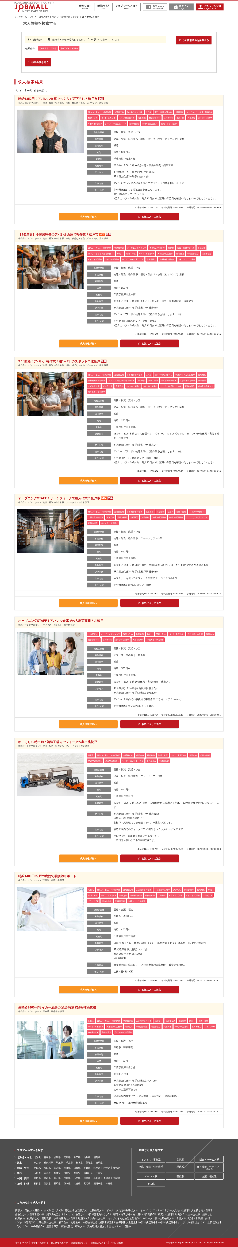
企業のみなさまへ (99, 1242)
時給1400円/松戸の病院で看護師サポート (47, 876)
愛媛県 (106, 1178)
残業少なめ (33, 1218)
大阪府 (37, 1173)
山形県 (87, 1157)
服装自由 (63, 1222)
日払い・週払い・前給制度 (39, 1210)
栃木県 (79, 1162)
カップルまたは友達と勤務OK (124, 1218)
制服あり (75, 1222)
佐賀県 (47, 1183)
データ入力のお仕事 (178, 1210)
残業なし (207, 1214)
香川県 (97, 1178)
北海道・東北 (24, 1157)
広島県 (67, 1178)
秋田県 (77, 1157)
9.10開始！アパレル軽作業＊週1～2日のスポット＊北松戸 (59, 361)
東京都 (37, 1162)
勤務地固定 (67, 1226)
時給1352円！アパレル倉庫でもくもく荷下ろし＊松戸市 (57, 98)
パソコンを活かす (75, 1214)
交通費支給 (81, 1210)
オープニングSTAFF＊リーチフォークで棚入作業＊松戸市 (59, 498)
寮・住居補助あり (164, 1218)
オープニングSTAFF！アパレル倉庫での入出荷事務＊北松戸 (60, 620)
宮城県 (67, 1157)
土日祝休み (214, 1222)
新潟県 (37, 1168)
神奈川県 (48, 1162)
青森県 (47, 1157)
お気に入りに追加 (151, 216)
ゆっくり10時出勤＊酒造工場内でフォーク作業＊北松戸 (57, 742)
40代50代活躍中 (167, 1222)
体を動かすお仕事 (25, 1214)
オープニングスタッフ (152, 1210)
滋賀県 (67, 1173)
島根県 (47, 1178)
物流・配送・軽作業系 (151, 1166)
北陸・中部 (23, 1167)
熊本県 (67, 1183)
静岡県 (106, 1168)
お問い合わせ (116, 1242)
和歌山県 (88, 1173)
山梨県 (77, 1168)
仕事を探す (85, 7)
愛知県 (116, 1168)
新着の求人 (103, 7)
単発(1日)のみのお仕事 (187, 1214)
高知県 (116, 1178)
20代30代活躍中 (147, 1222)
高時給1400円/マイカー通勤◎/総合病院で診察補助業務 (57, 1007)
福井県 (67, 1168)
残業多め (20, 1218)
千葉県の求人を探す (46, 16)
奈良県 (77, 1173)
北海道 (37, 1157)
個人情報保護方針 (59, 1242)
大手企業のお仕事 (46, 1222)
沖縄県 (109, 1183)
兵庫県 (57, 1173)
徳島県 (87, 1178)
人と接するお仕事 (201, 1210)
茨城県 (89, 1162)
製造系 (180, 1166)
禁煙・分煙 (204, 1218)
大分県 (77, 1183)
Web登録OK (37, 1226)
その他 (151, 1183)
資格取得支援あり (97, 1226)
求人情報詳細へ (88, 216)
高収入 (18, 1210)
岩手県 (57, 1157)
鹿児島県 (98, 1183)
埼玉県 (59, 1162)
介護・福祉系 (209, 1176)
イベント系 (151, 1176)
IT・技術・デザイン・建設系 (209, 1168)
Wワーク (147, 1218)
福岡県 (37, 1183)
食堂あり (181, 1218)
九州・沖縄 (23, 1183)
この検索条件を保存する (195, 40)
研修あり (80, 1226)
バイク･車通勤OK (24, 1222)
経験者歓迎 (105, 1222)
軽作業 (40, 1214)
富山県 (47, 1168)
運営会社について (79, 1242)
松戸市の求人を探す (69, 16)
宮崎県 (87, 1183)
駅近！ (192, 1218)
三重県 (99, 1173)
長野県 (87, 1168)
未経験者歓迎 (90, 1222)
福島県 (97, 1157)
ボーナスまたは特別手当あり (122, 1210)
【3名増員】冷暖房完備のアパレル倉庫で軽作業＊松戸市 (58, 234)
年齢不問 (119, 1222)
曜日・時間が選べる (124, 1214)
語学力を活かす (55, 1214)
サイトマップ (22, 1242)
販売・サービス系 (209, 1159)
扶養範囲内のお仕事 (65, 1218)
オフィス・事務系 (151, 1159)
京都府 (47, 1173)
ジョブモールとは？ (126, 7)
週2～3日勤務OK (146, 1214)
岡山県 (57, 1178)
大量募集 (131, 1222)
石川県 (57, 1168)
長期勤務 (46, 1218)
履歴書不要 (52, 1226)
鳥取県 (37, 1178)
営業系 (180, 1159)
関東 (19, 1162)
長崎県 (57, 1183)
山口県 (77, 1178)
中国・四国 (23, 1178)
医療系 (180, 1176)
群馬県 (99, 1162)
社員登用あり (96, 1210)
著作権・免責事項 (39, 1242)
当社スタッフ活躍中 (120, 1226)
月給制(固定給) (64, 1210)
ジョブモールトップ (23, 16)
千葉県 (69, 1162)
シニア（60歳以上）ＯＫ (191, 1222)
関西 (19, 1173)
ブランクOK (21, 1226)
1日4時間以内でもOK (99, 1214)
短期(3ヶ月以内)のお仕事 (91, 1218)
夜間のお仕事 (165, 1214)
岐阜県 (97, 1168)
